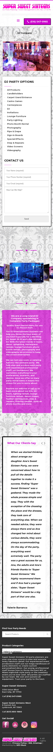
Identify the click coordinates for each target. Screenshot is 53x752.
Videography (14, 150)
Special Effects (15, 139)
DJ (8, 109)
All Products (13, 90)
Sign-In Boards (15, 135)
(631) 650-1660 (14, 711)
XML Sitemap (35, 743)
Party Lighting (14, 120)
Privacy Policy (19, 743)
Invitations (13, 112)
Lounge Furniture (16, 116)
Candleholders (15, 93)
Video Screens (15, 146)
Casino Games (14, 101)
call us (33, 388)
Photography (14, 127)
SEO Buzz (21, 745)
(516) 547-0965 (14, 696)
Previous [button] (6, 55)
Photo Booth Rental (18, 124)
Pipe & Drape (14, 131)
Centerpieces (14, 105)
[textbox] (26, 651)
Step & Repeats (15, 143)
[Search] (47, 634)
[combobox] (26, 650)
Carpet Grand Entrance (19, 97)
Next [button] (47, 55)
